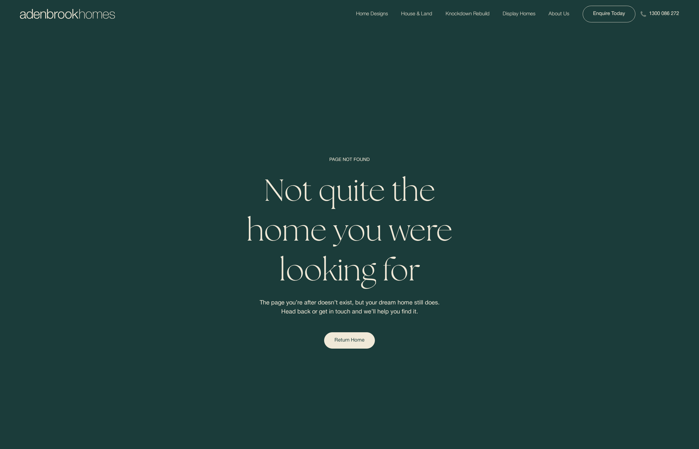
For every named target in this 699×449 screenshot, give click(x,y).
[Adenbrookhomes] (67, 14)
